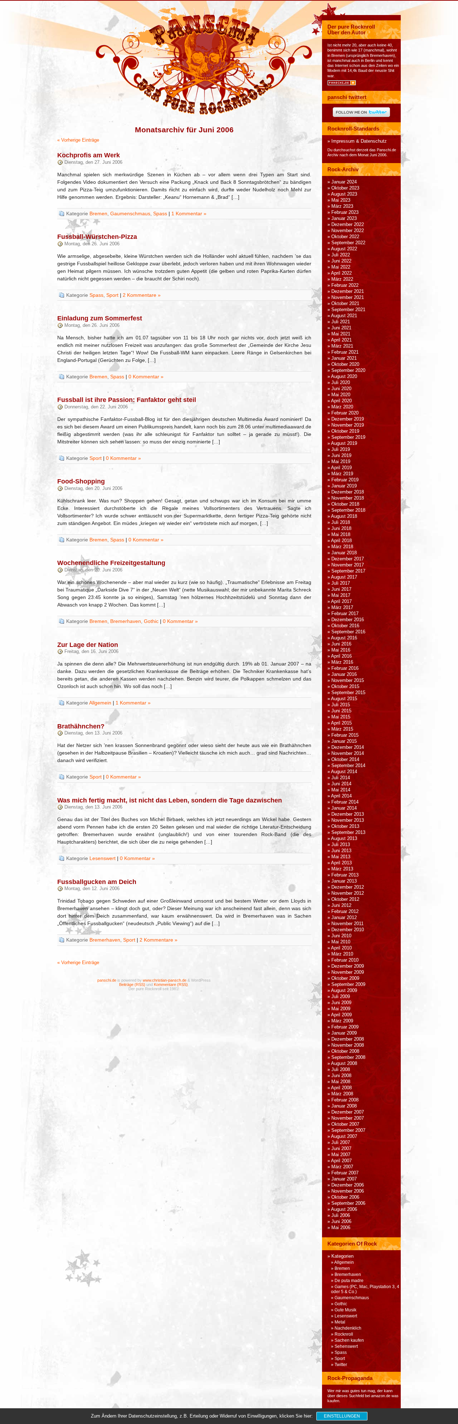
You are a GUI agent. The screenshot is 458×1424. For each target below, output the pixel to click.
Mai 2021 (340, 334)
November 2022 (347, 230)
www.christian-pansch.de (164, 980)
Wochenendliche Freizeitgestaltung (111, 562)
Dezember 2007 (347, 1112)
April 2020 (341, 400)
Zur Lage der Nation (87, 644)
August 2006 (344, 1209)
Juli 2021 (340, 321)
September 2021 (348, 309)
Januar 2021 (344, 358)
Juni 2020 (341, 388)
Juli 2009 (340, 996)
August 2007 (344, 1136)
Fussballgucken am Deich (96, 881)
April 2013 (341, 862)
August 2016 (344, 637)
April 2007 (341, 1160)
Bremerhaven (125, 621)
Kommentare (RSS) (171, 984)
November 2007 (347, 1118)
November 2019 (347, 425)
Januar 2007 (344, 1179)
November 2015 (347, 680)
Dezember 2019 (347, 419)
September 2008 (348, 1057)
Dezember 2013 (347, 814)
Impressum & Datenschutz (359, 141)
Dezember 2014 (347, 747)
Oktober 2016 (345, 625)
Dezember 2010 (347, 929)
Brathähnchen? (80, 726)
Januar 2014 (344, 808)
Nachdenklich (348, 1328)
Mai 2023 (340, 200)
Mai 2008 (340, 1081)
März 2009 (342, 1020)
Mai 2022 (340, 267)
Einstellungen (342, 1416)
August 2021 (344, 315)
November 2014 (347, 753)
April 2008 (341, 1087)
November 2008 (347, 1045)
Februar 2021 (345, 352)
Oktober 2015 (345, 686)
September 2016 (348, 631)
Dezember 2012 (347, 887)
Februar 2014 (345, 802)
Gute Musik (345, 1309)
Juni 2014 (341, 783)
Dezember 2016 (347, 619)
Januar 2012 (344, 917)
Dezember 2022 (347, 224)
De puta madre (349, 1280)
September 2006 (348, 1203)
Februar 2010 (345, 960)
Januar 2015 (344, 741)
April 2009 (341, 1014)
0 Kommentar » (146, 376)
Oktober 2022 (345, 236)
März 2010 (342, 954)
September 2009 (348, 984)
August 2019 (344, 443)
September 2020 (348, 370)
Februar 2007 (345, 1172)
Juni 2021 (341, 327)
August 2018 (344, 516)
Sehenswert (346, 1346)
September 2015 (348, 692)
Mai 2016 (340, 650)
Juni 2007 (341, 1148)
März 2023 (342, 206)
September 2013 (348, 832)
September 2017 (348, 571)
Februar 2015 (345, 735)
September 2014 (348, 765)
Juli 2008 (340, 1069)
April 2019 (341, 467)
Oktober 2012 (345, 899)
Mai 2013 (340, 856)
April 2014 (341, 796)
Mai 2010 (340, 941)
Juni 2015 (341, 710)
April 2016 (341, 656)
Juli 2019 (340, 449)
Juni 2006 (341, 1221)
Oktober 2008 (345, 1051)
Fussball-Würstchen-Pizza (97, 236)
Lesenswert (102, 858)
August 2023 (344, 194)
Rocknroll (344, 1334)
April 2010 (341, 948)
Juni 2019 (341, 455)
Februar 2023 (345, 212)
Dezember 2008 (347, 1039)
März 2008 (342, 1093)
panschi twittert (346, 97)
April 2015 (341, 723)
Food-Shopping (81, 481)
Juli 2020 (340, 382)
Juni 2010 (341, 935)
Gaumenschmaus (130, 213)
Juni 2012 (341, 905)
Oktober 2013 (345, 826)
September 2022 (348, 242)
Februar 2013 (345, 875)
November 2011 (347, 923)
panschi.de (106, 980)
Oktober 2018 (345, 504)
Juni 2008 (341, 1075)
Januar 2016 (344, 674)
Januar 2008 (344, 1106)
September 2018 (348, 510)
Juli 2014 (340, 777)
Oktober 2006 (345, 1197)
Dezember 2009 (347, 966)
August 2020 (344, 376)
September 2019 (348, 437)
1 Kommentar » (188, 213)
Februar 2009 (345, 1027)
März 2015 (342, 729)
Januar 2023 (344, 218)
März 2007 (342, 1166)
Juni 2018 (341, 528)
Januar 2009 (344, 1033)
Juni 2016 (341, 644)
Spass (160, 213)
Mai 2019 (340, 461)
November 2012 (347, 893)
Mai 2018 (340, 534)
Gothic (151, 621)
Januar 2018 (344, 552)
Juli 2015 (340, 704)
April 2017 (341, 601)
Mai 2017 (340, 595)
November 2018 (347, 498)
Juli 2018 (340, 522)
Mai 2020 (340, 394)
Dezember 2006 (347, 1185)
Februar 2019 (345, 479)
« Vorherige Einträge (78, 140)
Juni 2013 (341, 850)
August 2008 (344, 1063)
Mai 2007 (340, 1154)
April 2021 (341, 340)
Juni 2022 (341, 261)
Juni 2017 (341, 589)
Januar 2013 (344, 881)
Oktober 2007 (345, 1124)
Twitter (341, 1364)
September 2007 (348, 1130)
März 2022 (342, 279)
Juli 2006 (340, 1215)
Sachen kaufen (349, 1340)
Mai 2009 (340, 1008)
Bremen (98, 213)
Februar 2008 (345, 1100)
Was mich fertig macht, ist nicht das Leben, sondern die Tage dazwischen (169, 800)
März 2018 (342, 546)
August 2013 (344, 838)
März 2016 (342, 662)
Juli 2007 (340, 1142)
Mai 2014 (340, 789)
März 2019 (342, 473)
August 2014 (344, 771)
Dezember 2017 (347, 558)
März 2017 (342, 607)
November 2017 (347, 565)
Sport (112, 295)
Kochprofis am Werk (88, 155)
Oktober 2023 (345, 188)
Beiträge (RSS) (132, 984)
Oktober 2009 (345, 978)
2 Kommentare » (142, 295)
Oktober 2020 (345, 364)
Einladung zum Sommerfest (99, 318)
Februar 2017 (345, 613)
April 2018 (341, 540)
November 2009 (347, 972)
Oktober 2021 (345, 303)
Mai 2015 (340, 717)
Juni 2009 (341, 1002)
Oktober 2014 (345, 759)
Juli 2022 (340, 254)
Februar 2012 (345, 911)
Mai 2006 (340, 1227)
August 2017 (344, 577)
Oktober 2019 (345, 431)
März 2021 (342, 346)
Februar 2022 (345, 285)
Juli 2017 (340, 583)
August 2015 (344, 698)
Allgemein (100, 703)
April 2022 (341, 273)
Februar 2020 (345, 413)
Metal (340, 1322)
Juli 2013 (340, 844)
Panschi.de (386, 150)
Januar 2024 (344, 182)
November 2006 (347, 1191)
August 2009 (344, 990)
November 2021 (347, 297)
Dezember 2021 (347, 291)
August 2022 (344, 248)
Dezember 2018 (347, 492)
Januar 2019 (344, 485)
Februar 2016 (345, 668)
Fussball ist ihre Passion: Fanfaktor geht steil (126, 399)
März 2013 (342, 868)
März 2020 (342, 406)
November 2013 (347, 820)
